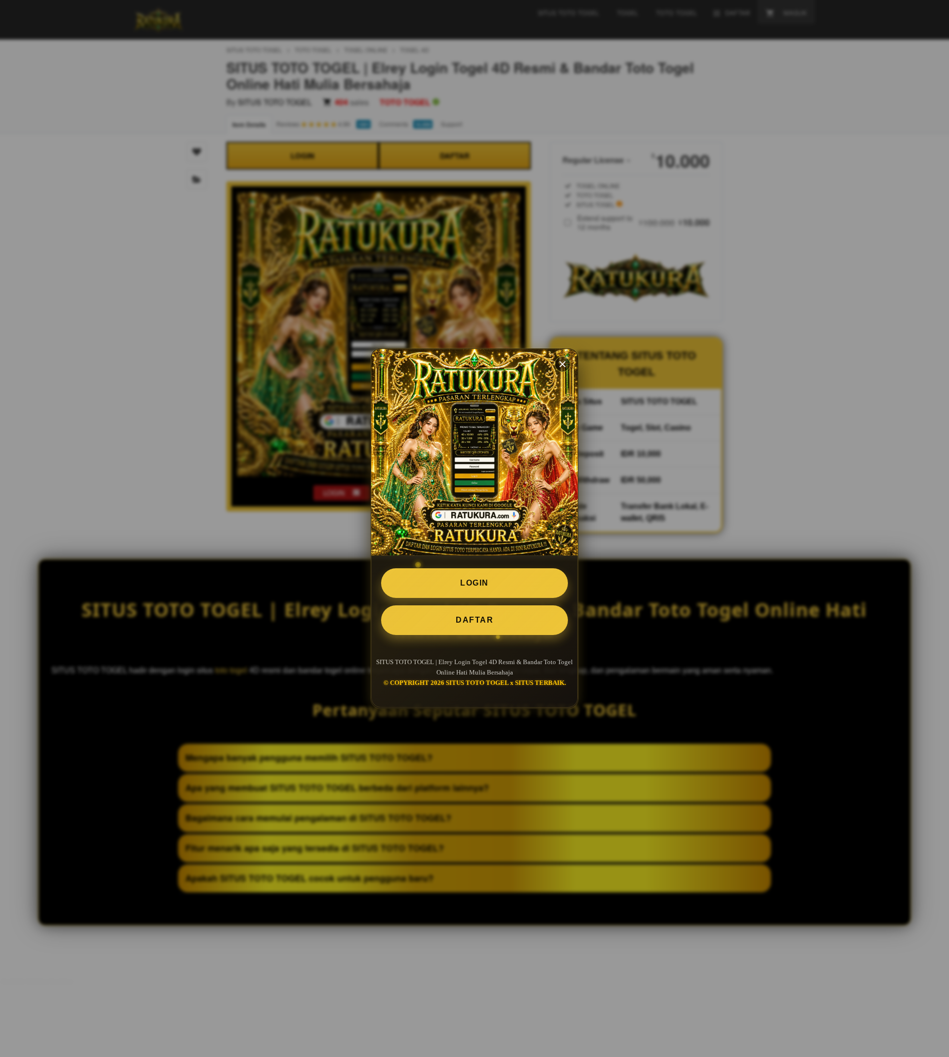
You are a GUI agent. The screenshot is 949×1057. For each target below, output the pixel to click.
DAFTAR (474, 620)
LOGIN (474, 583)
